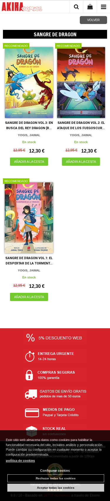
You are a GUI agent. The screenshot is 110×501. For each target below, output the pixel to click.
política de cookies (20, 460)
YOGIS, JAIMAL (29, 135)
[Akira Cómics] (22, 7)
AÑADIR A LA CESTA (29, 161)
